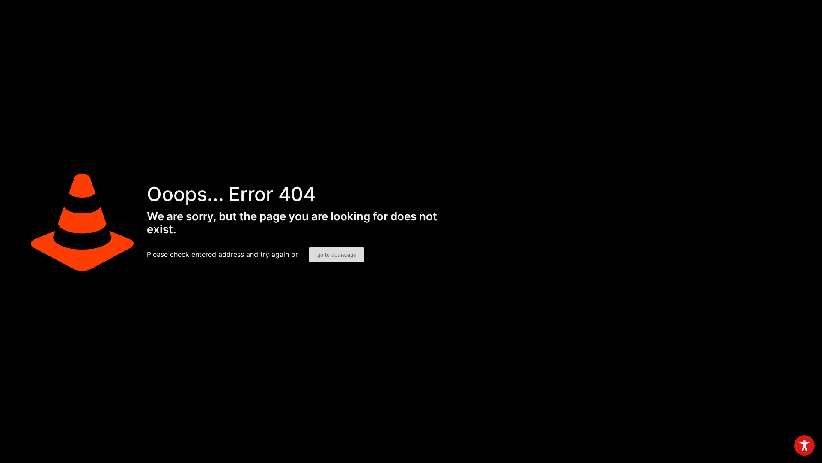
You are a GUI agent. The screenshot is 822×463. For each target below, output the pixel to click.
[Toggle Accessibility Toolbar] (804, 445)
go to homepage (336, 255)
